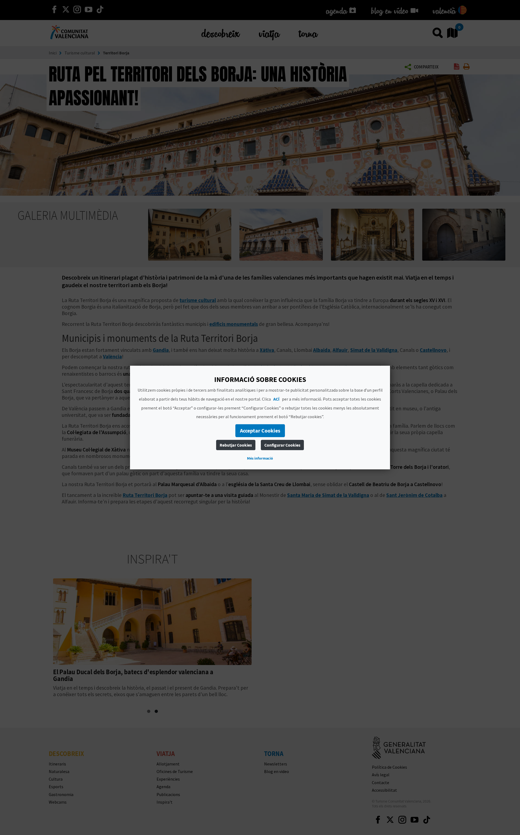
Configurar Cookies (282, 445)
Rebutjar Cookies (236, 445)
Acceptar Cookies (260, 430)
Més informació (260, 458)
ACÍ (276, 399)
